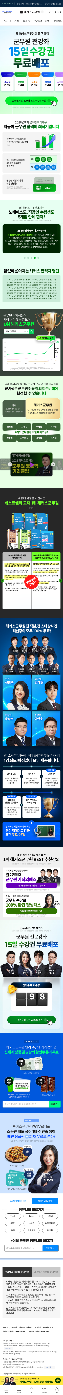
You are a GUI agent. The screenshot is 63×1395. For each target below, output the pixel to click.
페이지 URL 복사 (45, 1201)
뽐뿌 (13, 1230)
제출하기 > (55, 1104)
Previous (10, 464)
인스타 (12, 1216)
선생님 (17, 21)
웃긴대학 (50, 1230)
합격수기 (27, 21)
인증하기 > (50, 1248)
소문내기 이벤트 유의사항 (46, 1271)
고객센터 (37, 1327)
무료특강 (38, 21)
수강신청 (7, 21)
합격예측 (58, 21)
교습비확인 (49, 1367)
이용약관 (13, 1327)
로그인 (51, 12)
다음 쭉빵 (31, 1230)
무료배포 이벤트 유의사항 (17, 1271)
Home (5, 1327)
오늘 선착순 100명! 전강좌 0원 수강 (31, 101)
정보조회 (8, 1349)
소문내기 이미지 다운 (18, 1201)
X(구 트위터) (50, 1223)
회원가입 (58, 12)
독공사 (31, 1216)
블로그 (12, 1223)
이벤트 (48, 21)
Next (53, 464)
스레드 (31, 1223)
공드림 (50, 1216)
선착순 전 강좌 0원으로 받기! (31, 1019)
